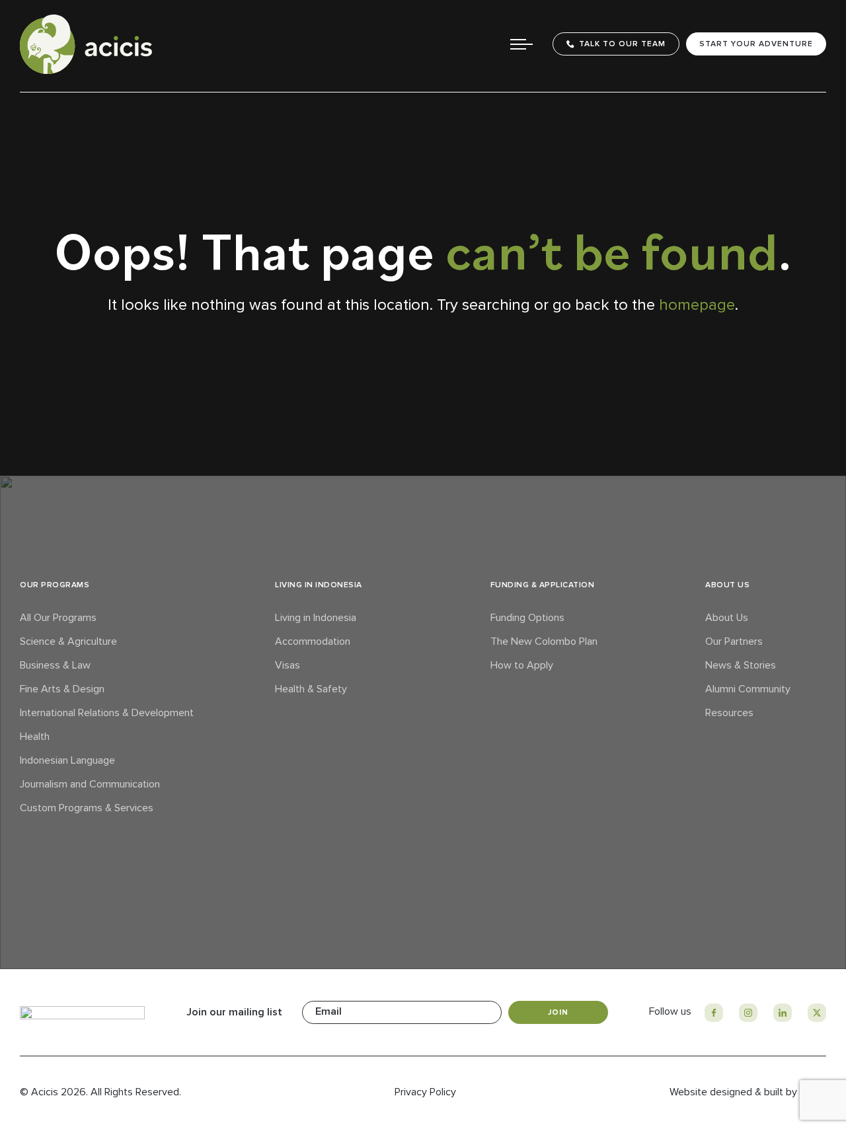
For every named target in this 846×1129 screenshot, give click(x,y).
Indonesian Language (67, 760)
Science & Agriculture (68, 641)
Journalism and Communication (90, 784)
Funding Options (527, 617)
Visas (287, 665)
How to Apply (521, 665)
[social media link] (714, 1012)
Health (35, 736)
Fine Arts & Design (62, 689)
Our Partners (734, 641)
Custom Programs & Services (86, 808)
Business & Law (55, 665)
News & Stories (740, 665)
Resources (729, 712)
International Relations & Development (107, 712)
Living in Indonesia (315, 617)
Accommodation (312, 641)
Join (558, 1012)
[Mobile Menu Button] (521, 44)
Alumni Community (747, 689)
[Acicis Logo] (86, 44)
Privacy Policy (425, 1092)
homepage (697, 304)
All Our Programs (58, 617)
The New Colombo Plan (543, 641)
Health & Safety (311, 689)
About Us (726, 617)
